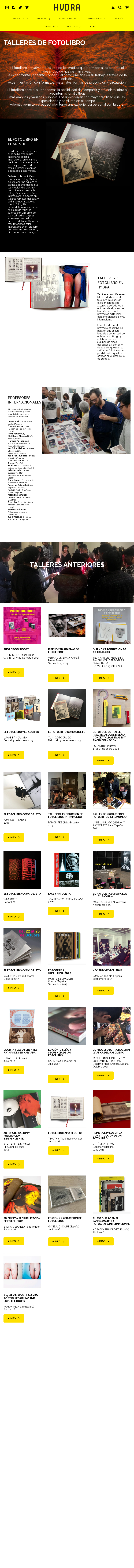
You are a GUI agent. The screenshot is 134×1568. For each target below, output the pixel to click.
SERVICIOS (49, 26)
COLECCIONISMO (67, 18)
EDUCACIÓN (19, 18)
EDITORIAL (42, 18)
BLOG (92, 26)
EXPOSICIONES (95, 18)
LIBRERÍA (118, 18)
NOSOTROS (72, 26)
